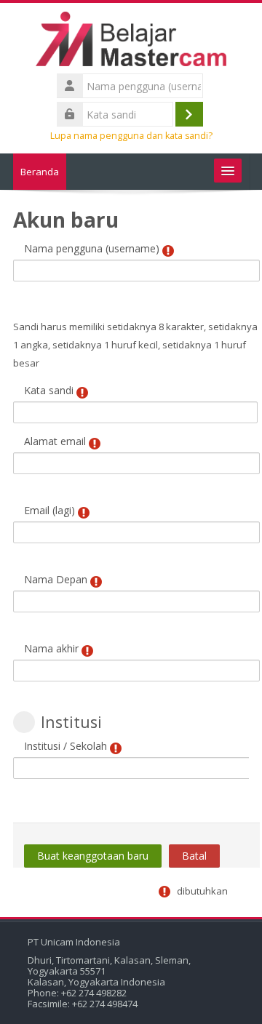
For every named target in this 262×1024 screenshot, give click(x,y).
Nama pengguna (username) (91, 248)
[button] (24, 722)
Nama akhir (51, 648)
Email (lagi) (49, 510)
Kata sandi (49, 390)
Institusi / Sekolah (65, 746)
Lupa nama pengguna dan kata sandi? (131, 135)
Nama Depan (55, 579)
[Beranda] (131, 41)
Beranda (39, 171)
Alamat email (55, 441)
